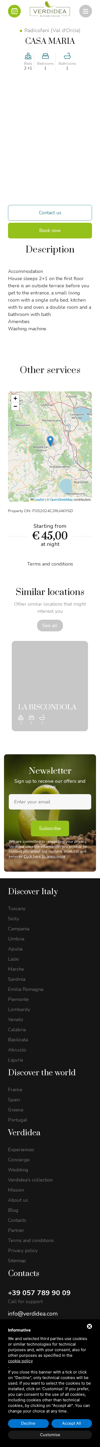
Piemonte (18, 999)
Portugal (17, 1120)
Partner (16, 1230)
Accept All (71, 1423)
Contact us (50, 212)
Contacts (17, 1220)
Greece (15, 1109)
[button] (50, 441)
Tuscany (16, 908)
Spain (14, 1099)
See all (50, 625)
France (15, 1089)
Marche (16, 969)
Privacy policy (23, 1250)
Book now (50, 230)
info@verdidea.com (33, 1314)
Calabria (17, 1029)
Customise (50, 1434)
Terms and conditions (31, 1240)
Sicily (13, 918)
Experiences (21, 1149)
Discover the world (42, 1073)
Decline (28, 1423)
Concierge (19, 1159)
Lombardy (19, 1009)
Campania (18, 928)
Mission (16, 1190)
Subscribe (50, 828)
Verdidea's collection (30, 1180)
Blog (13, 1210)
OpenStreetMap (61, 499)
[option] (50, 686)
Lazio (13, 959)
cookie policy (20, 1360)
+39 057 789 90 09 (39, 1293)
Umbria (16, 938)
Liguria (15, 1060)
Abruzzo (17, 1049)
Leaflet (39, 499)
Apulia (15, 949)
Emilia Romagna (25, 989)
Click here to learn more (44, 856)
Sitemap (17, 1260)
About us (18, 1200)
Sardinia (16, 979)
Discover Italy (33, 892)
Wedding (18, 1169)
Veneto (15, 1019)
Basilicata (18, 1039)
